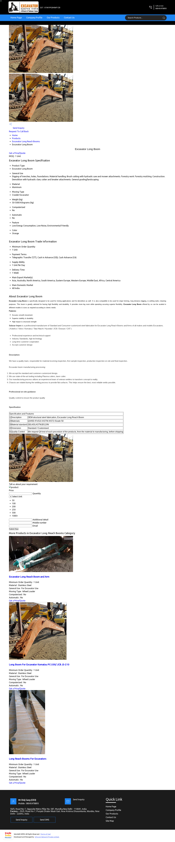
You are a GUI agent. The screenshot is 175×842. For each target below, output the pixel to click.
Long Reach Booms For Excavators (27, 758)
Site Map (110, 821)
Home (15, 135)
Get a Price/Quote (17, 153)
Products (16, 138)
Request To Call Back (19, 131)
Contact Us (69, 17)
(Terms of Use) (45, 834)
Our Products (53, 17)
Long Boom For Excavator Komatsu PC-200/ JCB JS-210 (39, 664)
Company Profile (34, 17)
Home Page (16, 17)
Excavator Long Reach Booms (26, 141)
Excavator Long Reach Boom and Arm (29, 576)
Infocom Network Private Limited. (47, 837)
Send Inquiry (18, 128)
